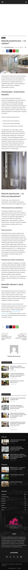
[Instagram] (17, 557)
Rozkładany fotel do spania (16, 481)
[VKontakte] (21, 557)
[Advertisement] (14, 19)
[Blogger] (7, 557)
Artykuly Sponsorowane (9, 47)
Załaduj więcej (13, 429)
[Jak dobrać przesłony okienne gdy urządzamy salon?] (5, 400)
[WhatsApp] (17, 50)
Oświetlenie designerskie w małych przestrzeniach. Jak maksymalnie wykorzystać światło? (17, 424)
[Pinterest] (14, 50)
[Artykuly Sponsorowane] (2, 47)
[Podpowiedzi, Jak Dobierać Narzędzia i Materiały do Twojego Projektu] (5, 368)
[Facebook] (7, 50)
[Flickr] (14, 557)
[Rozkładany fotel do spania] (5, 484)
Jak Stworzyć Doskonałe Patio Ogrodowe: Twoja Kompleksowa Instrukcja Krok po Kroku (17, 375)
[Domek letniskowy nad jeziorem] (5, 476)
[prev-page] (2, 388)
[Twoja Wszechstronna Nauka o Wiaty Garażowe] (5, 383)
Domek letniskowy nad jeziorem (17, 474)
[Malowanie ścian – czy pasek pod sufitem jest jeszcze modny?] (5, 469)
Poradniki (10, 35)
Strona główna (4, 35)
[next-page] (5, 388)
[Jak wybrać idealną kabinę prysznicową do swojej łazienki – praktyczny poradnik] (5, 407)
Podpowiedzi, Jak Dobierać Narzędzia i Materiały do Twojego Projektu (17, 368)
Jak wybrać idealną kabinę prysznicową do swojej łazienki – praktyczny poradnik (17, 407)
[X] (10, 50)
